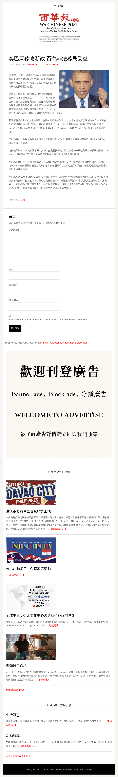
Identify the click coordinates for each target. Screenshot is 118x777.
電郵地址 (13, 285)
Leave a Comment (51, 65)
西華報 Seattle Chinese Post (59, 22)
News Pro (47, 769)
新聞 (23, 200)
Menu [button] (61, 6)
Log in (90, 769)
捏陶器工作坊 (16, 666)
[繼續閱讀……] (58, 528)
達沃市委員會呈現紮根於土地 (28, 511)
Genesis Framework (64, 769)
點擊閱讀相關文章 (15, 690)
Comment (14, 230)
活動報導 (13, 736)
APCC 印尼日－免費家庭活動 (28, 569)
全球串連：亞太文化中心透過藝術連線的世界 (40, 615)
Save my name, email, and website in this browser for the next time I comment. (48, 319)
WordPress (80, 769)
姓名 (11, 269)
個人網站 (13, 300)
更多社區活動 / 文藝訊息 (18, 756)
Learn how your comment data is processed (65, 342)
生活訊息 (13, 715)
